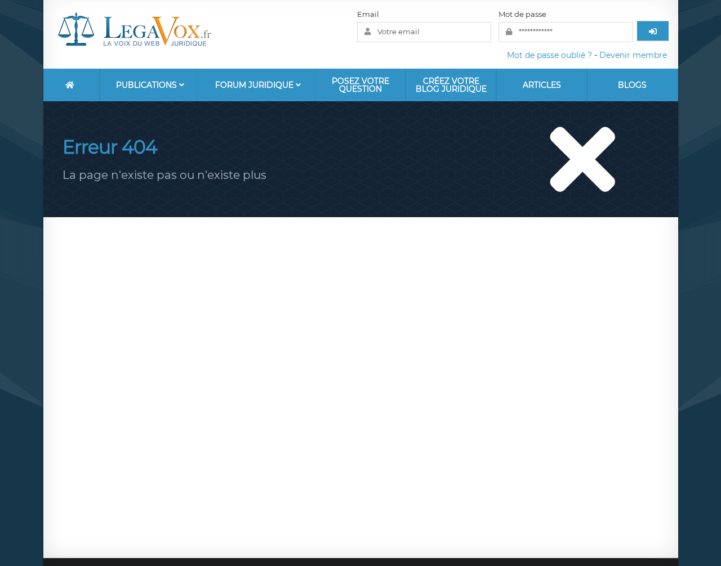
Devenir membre (633, 55)
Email (368, 14)
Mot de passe (522, 14)
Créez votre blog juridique (451, 85)
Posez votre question (360, 85)
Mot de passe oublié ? (549, 55)
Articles (542, 85)
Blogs (632, 85)
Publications (147, 85)
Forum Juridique (255, 85)
